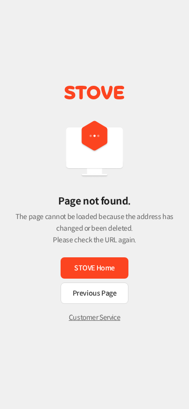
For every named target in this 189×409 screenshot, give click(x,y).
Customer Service (94, 317)
